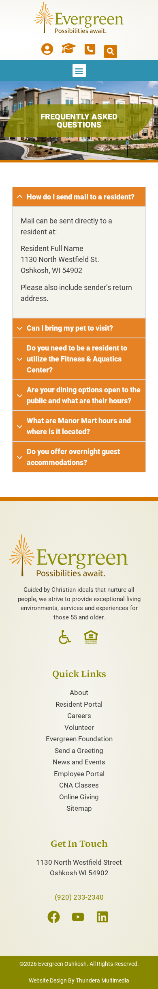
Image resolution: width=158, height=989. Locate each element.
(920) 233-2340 (79, 897)
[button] (110, 51)
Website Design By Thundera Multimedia (79, 980)
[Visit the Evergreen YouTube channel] (79, 917)
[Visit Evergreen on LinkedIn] (103, 917)
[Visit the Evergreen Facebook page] (55, 917)
